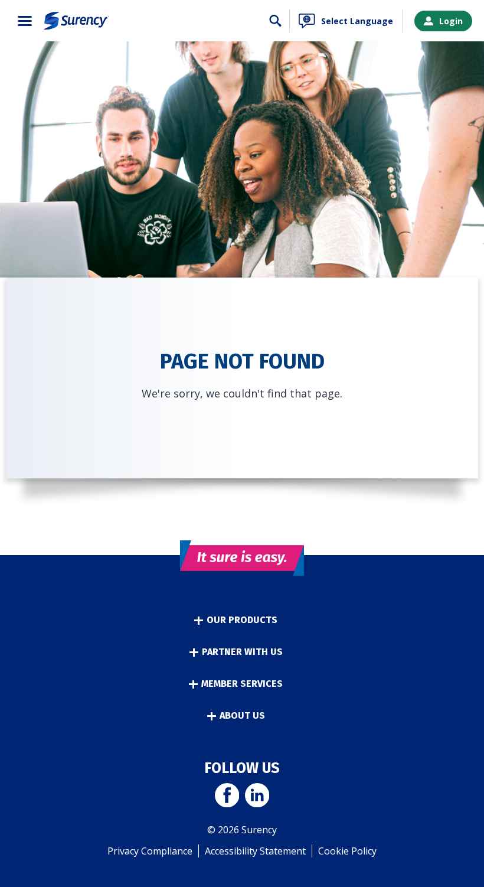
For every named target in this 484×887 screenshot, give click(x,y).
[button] (25, 21)
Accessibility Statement (255, 850)
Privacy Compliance (149, 850)
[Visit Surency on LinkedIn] (257, 796)
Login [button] (451, 21)
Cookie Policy (347, 850)
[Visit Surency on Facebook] (227, 796)
